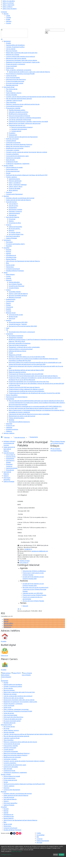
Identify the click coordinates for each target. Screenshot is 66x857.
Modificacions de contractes (12, 757)
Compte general (8, 749)
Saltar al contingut (8, 3)
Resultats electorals (9, 723)
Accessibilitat (40, 835)
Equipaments (34, 437)
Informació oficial (6, 725)
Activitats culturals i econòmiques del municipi (9, 443)
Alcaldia (6, 682)
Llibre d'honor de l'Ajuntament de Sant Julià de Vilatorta (20, 820)
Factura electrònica (9, 778)
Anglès (8, 19)
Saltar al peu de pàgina (9, 8)
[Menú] (2, 39)
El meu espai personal (10, 780)
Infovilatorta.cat (8, 814)
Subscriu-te (4, 655)
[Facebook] (14, 833)
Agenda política (8, 623)
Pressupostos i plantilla (11, 746)
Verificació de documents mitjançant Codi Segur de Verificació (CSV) (24, 784)
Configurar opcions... (6, 854)
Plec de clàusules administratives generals (16, 736)
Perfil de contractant (10, 747)
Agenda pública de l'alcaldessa (13, 684)
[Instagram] (20, 833)
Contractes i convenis (10, 759)
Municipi (7, 437)
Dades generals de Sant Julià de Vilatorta (9, 449)
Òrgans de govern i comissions (13, 703)
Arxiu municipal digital (10, 715)
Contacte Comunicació (10, 828)
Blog (5, 822)
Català (8, 15)
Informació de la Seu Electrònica (13, 717)
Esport (19, 673)
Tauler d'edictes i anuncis (11, 730)
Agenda (6, 621)
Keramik (6, 809)
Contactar (4, 12)
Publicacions (7, 627)
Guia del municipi (19, 437)
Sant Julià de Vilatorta (10, 799)
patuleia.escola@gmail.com (39, 551)
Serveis (6, 782)
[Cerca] (46, 32)
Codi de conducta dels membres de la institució (18, 696)
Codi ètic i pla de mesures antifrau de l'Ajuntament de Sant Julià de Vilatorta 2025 (28, 734)
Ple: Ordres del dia (9, 726)
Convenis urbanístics (10, 763)
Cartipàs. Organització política (13, 686)
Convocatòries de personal (12, 744)
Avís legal (39, 842)
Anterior (3, 677)
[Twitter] (11, 833)
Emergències (10, 470)
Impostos (6, 788)
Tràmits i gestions (9, 786)
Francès (8, 23)
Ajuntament (4, 681)
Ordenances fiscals (9, 770)
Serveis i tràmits (6, 774)
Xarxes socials (8, 824)
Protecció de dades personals (13, 719)
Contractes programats (11, 751)
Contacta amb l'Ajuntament (12, 790)
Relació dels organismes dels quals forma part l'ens (19, 692)
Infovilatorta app (9, 816)
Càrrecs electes (8, 688)
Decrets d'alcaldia (9, 732)
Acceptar (61, 854)
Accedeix (3, 641)
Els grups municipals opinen (12, 721)
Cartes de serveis (9, 713)
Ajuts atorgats (8, 769)
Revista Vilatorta (8, 818)
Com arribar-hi (10, 455)
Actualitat (4, 807)
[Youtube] (17, 833)
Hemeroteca (7, 826)
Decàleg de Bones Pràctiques (12, 830)
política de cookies (16, 851)
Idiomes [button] (6, 14)
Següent (8, 677)
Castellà (8, 17)
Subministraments (11, 468)
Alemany (8, 21)
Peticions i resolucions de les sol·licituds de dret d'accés (20, 742)
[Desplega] (11, 437)
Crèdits (39, 833)
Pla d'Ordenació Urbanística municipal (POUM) (18, 711)
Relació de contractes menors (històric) (15, 755)
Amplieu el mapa (24, 561)
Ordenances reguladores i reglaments (15, 772)
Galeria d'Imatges (9, 481)
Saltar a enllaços (7, 7)
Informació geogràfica (10, 803)
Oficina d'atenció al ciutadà (12, 776)
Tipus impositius (9, 740)
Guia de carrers (11, 457)
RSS (38, 837)
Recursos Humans (9, 690)
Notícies (6, 619)
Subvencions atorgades (11, 767)
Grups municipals (9, 705)
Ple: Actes (6, 728)
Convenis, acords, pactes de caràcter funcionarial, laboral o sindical (24, 761)
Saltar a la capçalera (9, 1)
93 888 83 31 (28, 549)
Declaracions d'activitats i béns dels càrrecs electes (19, 700)
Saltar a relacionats (8, 5)
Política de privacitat (43, 841)
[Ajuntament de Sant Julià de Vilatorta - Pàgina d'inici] (14, 33)
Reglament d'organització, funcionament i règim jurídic (20, 702)
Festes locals (7, 707)
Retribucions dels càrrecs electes (14, 698)
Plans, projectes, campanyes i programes (16, 709)
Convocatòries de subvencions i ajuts (15, 765)
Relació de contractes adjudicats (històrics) (17, 753)
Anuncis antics (8, 625)
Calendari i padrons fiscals (12, 738)
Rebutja (55, 854)
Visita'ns (6, 476)
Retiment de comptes (10, 694)
